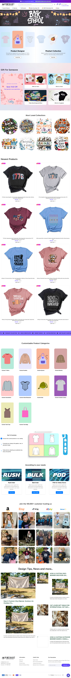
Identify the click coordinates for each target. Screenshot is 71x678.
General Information (37, 663)
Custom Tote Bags (23, 424)
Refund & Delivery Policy (24, 664)
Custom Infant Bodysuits (25, 397)
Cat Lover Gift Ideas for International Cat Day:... (60, 606)
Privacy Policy (22, 663)
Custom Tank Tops (6, 424)
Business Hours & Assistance (38, 664)
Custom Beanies (59, 370)
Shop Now (53, 57)
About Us (21, 659)
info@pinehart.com (5, 661)
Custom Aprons (40, 370)
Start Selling (59, 492)
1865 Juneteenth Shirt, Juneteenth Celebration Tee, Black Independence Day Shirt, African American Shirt (53, 239)
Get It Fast (12, 492)
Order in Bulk (35, 492)
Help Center (35, 659)
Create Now (17, 57)
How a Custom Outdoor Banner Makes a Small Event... (60, 639)
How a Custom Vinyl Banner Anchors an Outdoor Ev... (19, 602)
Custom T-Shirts (5, 370)
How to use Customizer (37, 661)
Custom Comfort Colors (60, 397)
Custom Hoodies (23, 370)
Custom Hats (40, 397)
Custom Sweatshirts (6, 397)
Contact (21, 661)
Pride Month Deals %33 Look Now (43, 1)
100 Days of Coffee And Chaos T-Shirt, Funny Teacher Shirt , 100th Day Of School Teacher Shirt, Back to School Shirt (18, 279)
